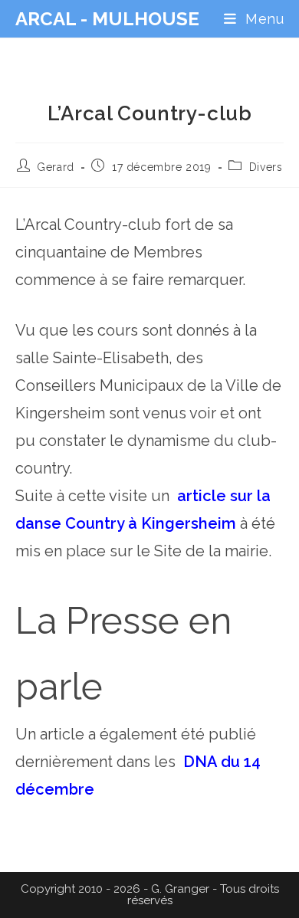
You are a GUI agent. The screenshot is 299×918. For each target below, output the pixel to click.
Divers (266, 167)
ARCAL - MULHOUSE (107, 19)
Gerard (55, 167)
